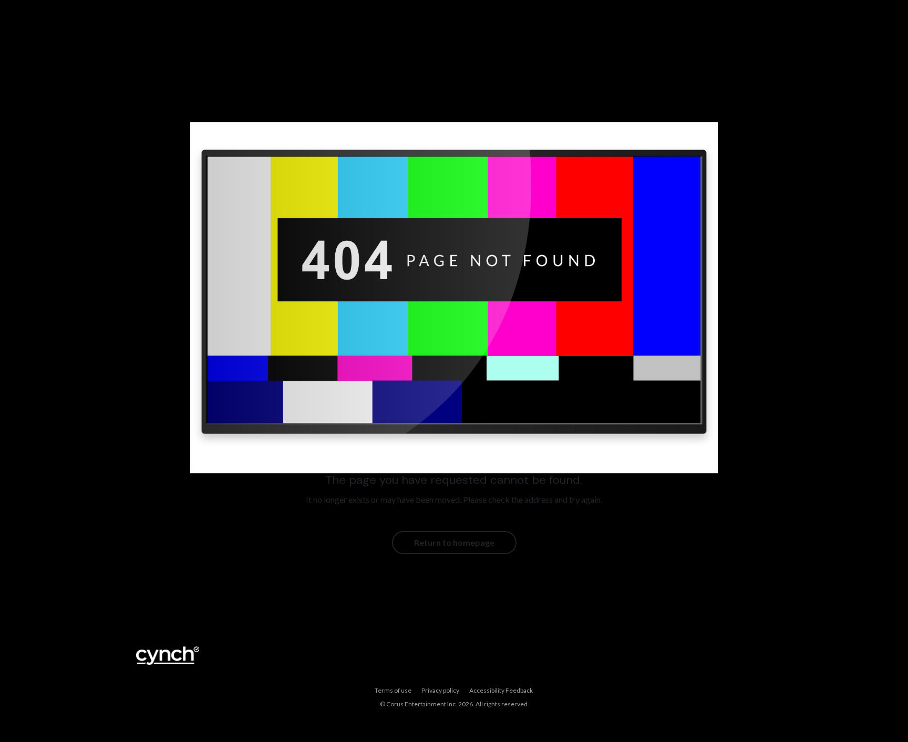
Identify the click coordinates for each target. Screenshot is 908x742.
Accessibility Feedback (501, 690)
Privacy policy (440, 690)
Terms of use (393, 690)
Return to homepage (454, 542)
